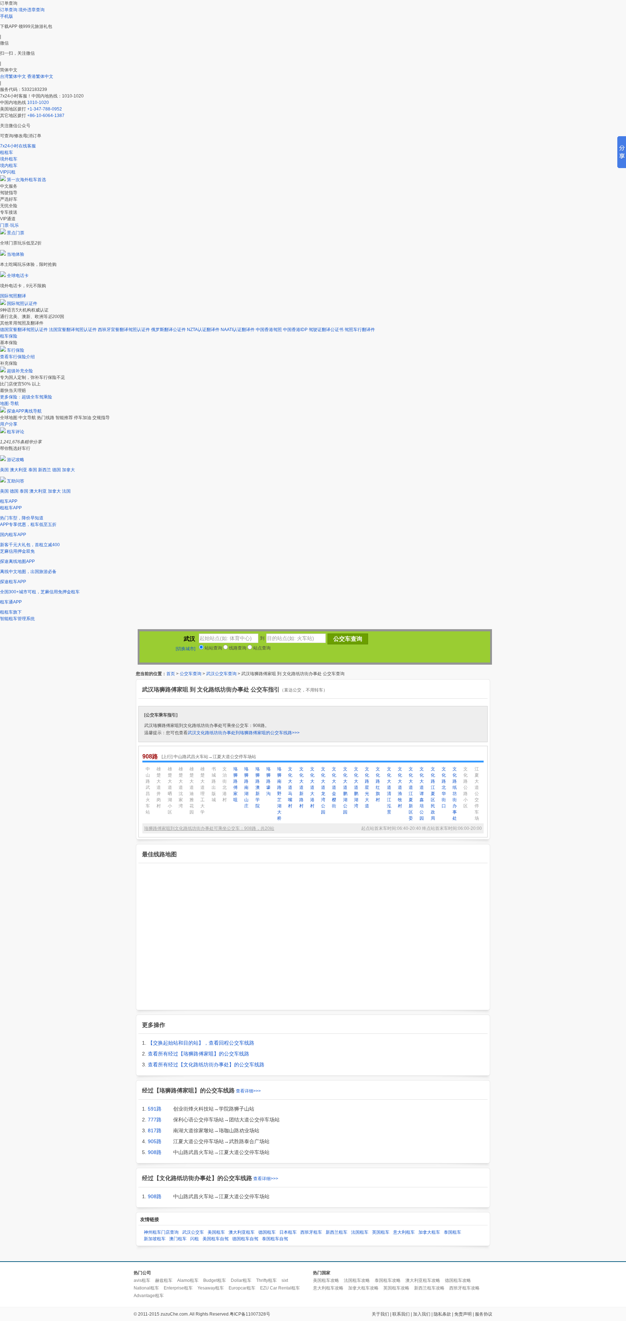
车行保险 (15, 350)
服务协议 (483, 1314)
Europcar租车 (242, 1288)
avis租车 (142, 1280)
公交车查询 (190, 673)
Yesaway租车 (210, 1288)
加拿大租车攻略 (363, 1288)
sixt (284, 1280)
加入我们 (421, 1314)
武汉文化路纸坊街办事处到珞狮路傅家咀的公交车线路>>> (244, 732)
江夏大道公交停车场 (477, 793)
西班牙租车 (311, 1232)
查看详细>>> (248, 1091)
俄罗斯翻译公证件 (168, 329)
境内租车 (8, 165)
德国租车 (267, 1232)
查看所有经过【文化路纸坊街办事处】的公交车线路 (206, 1064)
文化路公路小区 (465, 787)
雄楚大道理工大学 (202, 790)
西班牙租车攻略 (464, 1288)
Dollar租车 (241, 1280)
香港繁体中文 (40, 76)
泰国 (32, 469)
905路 (155, 1141)
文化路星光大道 (367, 787)
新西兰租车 (336, 1232)
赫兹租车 (163, 1280)
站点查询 (261, 648)
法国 (66, 491)
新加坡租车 (155, 1238)
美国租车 (216, 1232)
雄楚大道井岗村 (158, 787)
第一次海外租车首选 (26, 179)
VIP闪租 (8, 172)
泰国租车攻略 (388, 1280)
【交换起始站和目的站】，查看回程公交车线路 (201, 1043)
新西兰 (44, 469)
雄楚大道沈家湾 (181, 787)
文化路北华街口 (444, 787)
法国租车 (359, 1232)
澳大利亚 (18, 469)
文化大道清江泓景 (389, 790)
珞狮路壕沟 (268, 781)
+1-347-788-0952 (44, 109)
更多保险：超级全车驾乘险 (26, 397)
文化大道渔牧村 (400, 787)
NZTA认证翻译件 (203, 329)
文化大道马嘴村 (290, 787)
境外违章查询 (31, 9)
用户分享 (8, 424)
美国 (4, 469)
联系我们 (401, 1314)
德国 (56, 469)
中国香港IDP (295, 329)
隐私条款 (442, 1314)
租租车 (6, 152)
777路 (155, 1120)
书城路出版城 (214, 784)
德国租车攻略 (458, 1280)
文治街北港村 (224, 784)
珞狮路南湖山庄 (246, 787)
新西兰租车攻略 (429, 1288)
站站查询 (213, 648)
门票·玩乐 (9, 225)
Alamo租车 (188, 1280)
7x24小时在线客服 (18, 146)
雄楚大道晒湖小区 (170, 790)
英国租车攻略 (396, 1288)
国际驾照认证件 (22, 303)
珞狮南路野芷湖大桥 (279, 793)
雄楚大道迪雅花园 (191, 790)
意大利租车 (404, 1232)
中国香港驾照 (269, 329)
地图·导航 (9, 403)
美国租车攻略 (326, 1280)
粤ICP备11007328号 (250, 1314)
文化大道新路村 (301, 787)
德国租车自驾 (245, 1238)
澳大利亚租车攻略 (422, 1280)
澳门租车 (178, 1238)
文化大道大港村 (312, 787)
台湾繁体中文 (13, 76)
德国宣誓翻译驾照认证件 (24, 329)
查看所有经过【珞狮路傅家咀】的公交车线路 (198, 1054)
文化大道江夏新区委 (411, 793)
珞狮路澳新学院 (257, 787)
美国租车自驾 (216, 1238)
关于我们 (380, 1314)
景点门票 (15, 232)
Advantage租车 (149, 1295)
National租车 (146, 1288)
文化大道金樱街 (334, 787)
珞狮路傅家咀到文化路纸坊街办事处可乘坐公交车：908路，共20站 (209, 828)
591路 (155, 1109)
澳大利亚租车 (242, 1232)
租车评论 (15, 431)
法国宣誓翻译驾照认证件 (73, 329)
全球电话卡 (18, 275)
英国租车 (380, 1232)
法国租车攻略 (357, 1280)
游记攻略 (15, 459)
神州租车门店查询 (161, 1232)
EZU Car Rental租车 (280, 1288)
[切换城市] (185, 648)
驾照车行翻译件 (360, 329)
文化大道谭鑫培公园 (422, 793)
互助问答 (15, 481)
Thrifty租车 (266, 1280)
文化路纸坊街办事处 (454, 793)
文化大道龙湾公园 (323, 790)
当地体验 (15, 254)
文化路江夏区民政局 (433, 793)
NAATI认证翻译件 (238, 329)
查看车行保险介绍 (17, 356)
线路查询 (237, 648)
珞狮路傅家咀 (235, 784)
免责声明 (463, 1314)
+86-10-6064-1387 (45, 115)
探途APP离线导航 (24, 411)
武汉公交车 (193, 1232)
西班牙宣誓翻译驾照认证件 (124, 329)
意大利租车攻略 (328, 1288)
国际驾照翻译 (13, 295)
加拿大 (68, 469)
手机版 (6, 16)
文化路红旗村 (378, 784)
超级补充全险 (20, 370)
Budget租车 (214, 1280)
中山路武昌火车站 (148, 790)
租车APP (8, 501)
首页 (170, 673)
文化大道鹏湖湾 (356, 787)
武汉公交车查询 (221, 673)
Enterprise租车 (178, 1288)
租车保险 (8, 336)
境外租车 (8, 159)
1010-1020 (38, 102)
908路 (155, 1152)
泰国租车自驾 (275, 1238)
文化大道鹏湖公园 (345, 790)
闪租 (194, 1238)
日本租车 (288, 1232)
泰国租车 (452, 1232)
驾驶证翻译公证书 (326, 329)
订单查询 (8, 9)
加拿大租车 (429, 1232)
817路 (155, 1130)
